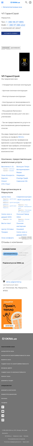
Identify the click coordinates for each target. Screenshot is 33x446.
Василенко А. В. (7, 167)
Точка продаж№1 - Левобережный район (24, 206)
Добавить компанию (8, 390)
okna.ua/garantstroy (13, 282)
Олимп (4, 181)
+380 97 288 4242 (17, 25)
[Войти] (30, 2)
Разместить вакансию (9, 394)
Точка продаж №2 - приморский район (24, 211)
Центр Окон (6, 197)
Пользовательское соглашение (16, 439)
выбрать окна (6, 359)
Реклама (4, 398)
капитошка (11, 168)
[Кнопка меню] (2, 2)
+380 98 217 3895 (16, 22)
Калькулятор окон (7, 351)
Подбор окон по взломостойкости (13, 372)
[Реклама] (11, 314)
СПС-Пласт (5, 184)
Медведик (20, 175)
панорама (11, 170)
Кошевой (20, 229)
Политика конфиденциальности (12, 442)
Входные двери (6, 368)
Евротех (4, 178)
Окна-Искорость (7, 175)
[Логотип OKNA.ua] (15, 2)
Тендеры (4, 402)
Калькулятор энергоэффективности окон (15, 355)
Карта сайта (26, 442)
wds (11, 219)
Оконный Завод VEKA (23, 220)
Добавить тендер (7, 380)
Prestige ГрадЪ (22, 178)
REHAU (21, 137)
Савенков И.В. (22, 181)
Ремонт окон (5, 376)
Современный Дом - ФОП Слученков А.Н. (23, 200)
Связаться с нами (17, 436)
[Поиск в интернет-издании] (26, 2)
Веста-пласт (6, 223)
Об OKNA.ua (8, 436)
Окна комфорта (7, 238)
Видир (19, 172)
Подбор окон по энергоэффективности (15, 364)
